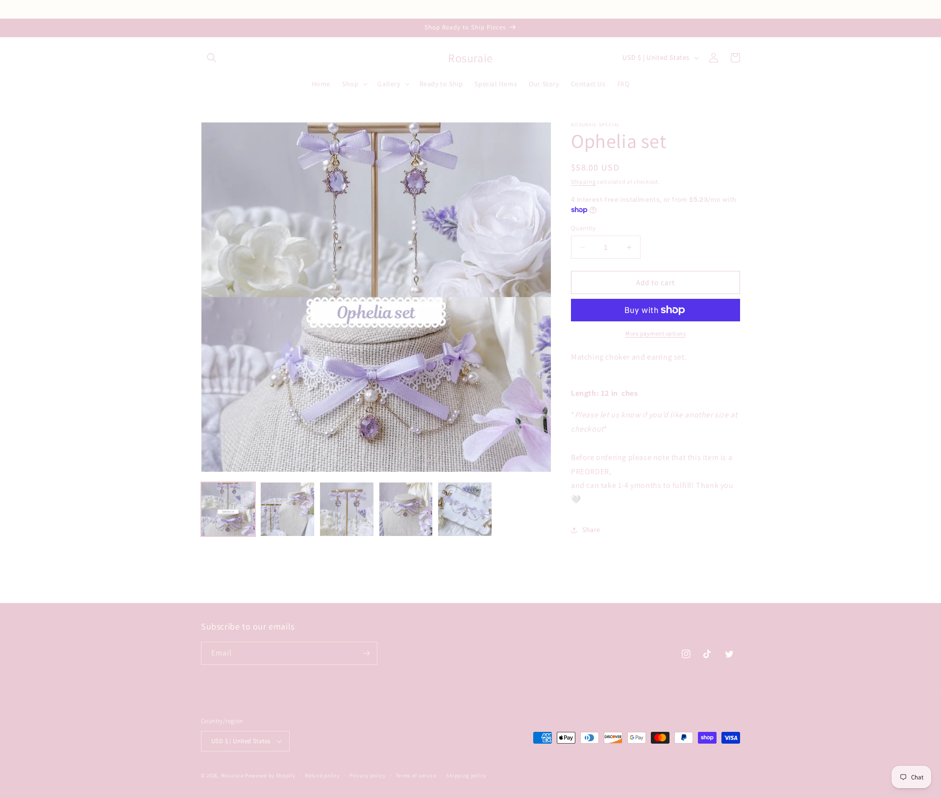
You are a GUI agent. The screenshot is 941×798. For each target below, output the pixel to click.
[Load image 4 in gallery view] (406, 509)
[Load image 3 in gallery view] (347, 509)
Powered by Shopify (270, 775)
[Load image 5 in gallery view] (465, 509)
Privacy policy (367, 775)
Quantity (583, 228)
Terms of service (416, 775)
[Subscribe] (366, 653)
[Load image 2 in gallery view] (287, 509)
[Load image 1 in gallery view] (228, 509)
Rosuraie (232, 775)
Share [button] (591, 529)
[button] (212, 58)
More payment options (655, 333)
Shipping (583, 181)
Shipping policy (466, 775)
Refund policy (322, 775)
